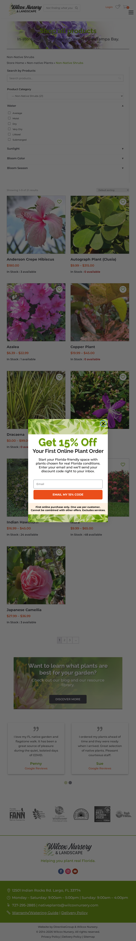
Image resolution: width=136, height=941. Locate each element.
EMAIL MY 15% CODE (68, 494)
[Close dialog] (103, 423)
